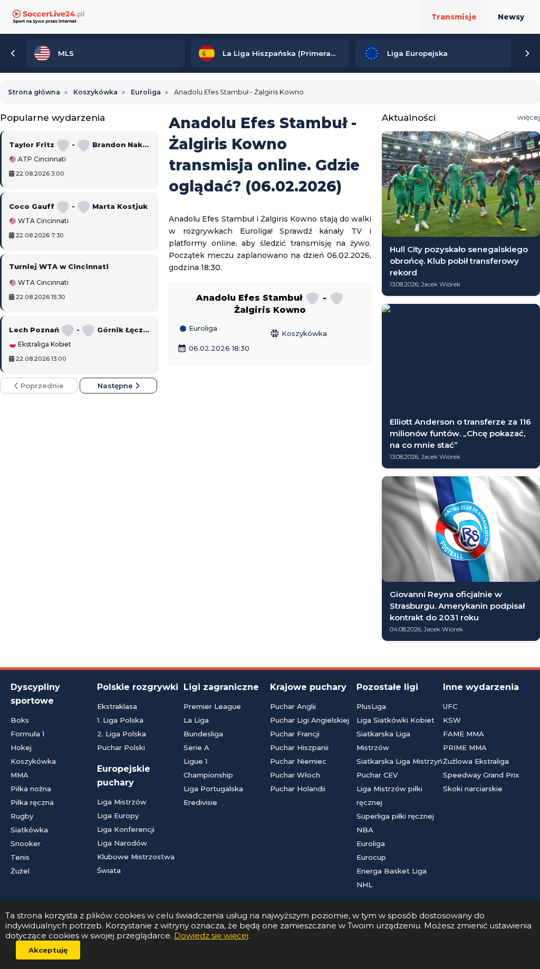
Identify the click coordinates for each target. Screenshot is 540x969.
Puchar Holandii (297, 788)
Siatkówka (29, 830)
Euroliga (202, 328)
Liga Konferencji (126, 829)
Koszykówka (298, 333)
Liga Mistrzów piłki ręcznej (389, 795)
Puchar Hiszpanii (299, 747)
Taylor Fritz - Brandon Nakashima (80, 144)
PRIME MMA (465, 747)
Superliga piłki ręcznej (395, 816)
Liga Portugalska (213, 788)
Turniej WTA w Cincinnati (59, 266)
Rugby (22, 816)
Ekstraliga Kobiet (43, 344)
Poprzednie (41, 385)
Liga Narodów (122, 843)
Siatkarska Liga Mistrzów (383, 741)
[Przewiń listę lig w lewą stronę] (13, 53)
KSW (452, 720)
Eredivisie (200, 802)
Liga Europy (118, 815)
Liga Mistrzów (122, 802)
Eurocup (371, 857)
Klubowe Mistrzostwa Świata (136, 863)
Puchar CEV (377, 775)
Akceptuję (48, 950)
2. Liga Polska (121, 734)
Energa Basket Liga (391, 871)
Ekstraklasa (117, 706)
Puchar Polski (121, 747)
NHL (364, 884)
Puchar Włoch (295, 775)
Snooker (26, 843)
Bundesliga (203, 734)
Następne (116, 385)
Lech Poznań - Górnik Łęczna (80, 329)
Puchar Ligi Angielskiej (309, 720)
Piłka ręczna (32, 802)
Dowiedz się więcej (211, 935)
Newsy (511, 17)
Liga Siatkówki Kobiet (395, 720)
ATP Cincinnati (41, 159)
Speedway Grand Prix (481, 775)
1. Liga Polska (120, 720)
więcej (528, 117)
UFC (450, 706)
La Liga (196, 720)
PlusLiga (371, 706)
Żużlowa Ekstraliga (476, 761)
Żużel (20, 871)
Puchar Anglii (293, 706)
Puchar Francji (295, 734)
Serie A (196, 747)
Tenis (20, 857)
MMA (19, 775)
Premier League (212, 706)
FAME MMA (463, 734)
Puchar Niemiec (298, 761)
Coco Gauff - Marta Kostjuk (78, 206)
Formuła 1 (27, 734)
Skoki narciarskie (473, 788)
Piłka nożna (31, 788)
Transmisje (454, 17)
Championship (208, 775)
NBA (364, 830)
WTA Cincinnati (42, 221)
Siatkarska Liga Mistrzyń (399, 761)
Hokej (21, 747)
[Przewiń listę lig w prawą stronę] (527, 53)
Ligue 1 (195, 761)
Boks (20, 720)
